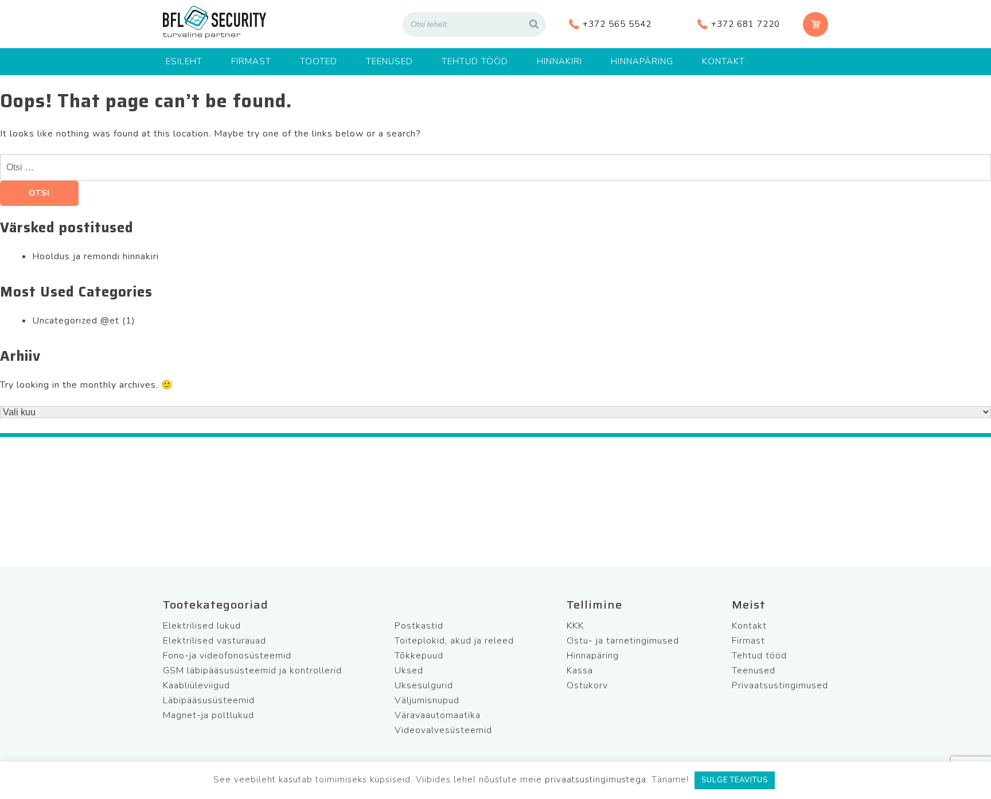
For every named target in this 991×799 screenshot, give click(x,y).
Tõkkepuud (419, 655)
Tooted (318, 61)
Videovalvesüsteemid (443, 730)
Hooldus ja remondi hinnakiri (95, 256)
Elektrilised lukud (202, 625)
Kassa (580, 670)
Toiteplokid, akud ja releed (454, 640)
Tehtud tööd (475, 61)
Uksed (409, 670)
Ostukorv (587, 685)
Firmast (251, 61)
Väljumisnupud (427, 700)
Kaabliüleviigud (196, 685)
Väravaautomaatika (438, 715)
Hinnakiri (559, 61)
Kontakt (723, 61)
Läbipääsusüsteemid (209, 700)
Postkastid (419, 625)
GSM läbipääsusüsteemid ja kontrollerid (252, 670)
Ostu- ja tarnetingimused (623, 640)
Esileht (184, 61)
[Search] (533, 24)
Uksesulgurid (424, 685)
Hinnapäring (642, 61)
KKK (575, 625)
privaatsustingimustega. (597, 779)
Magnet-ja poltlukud (208, 715)
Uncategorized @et (75, 320)
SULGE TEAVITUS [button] (734, 780)
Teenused (389, 61)
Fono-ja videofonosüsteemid (227, 655)
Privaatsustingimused (780, 685)
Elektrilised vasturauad (214, 640)
